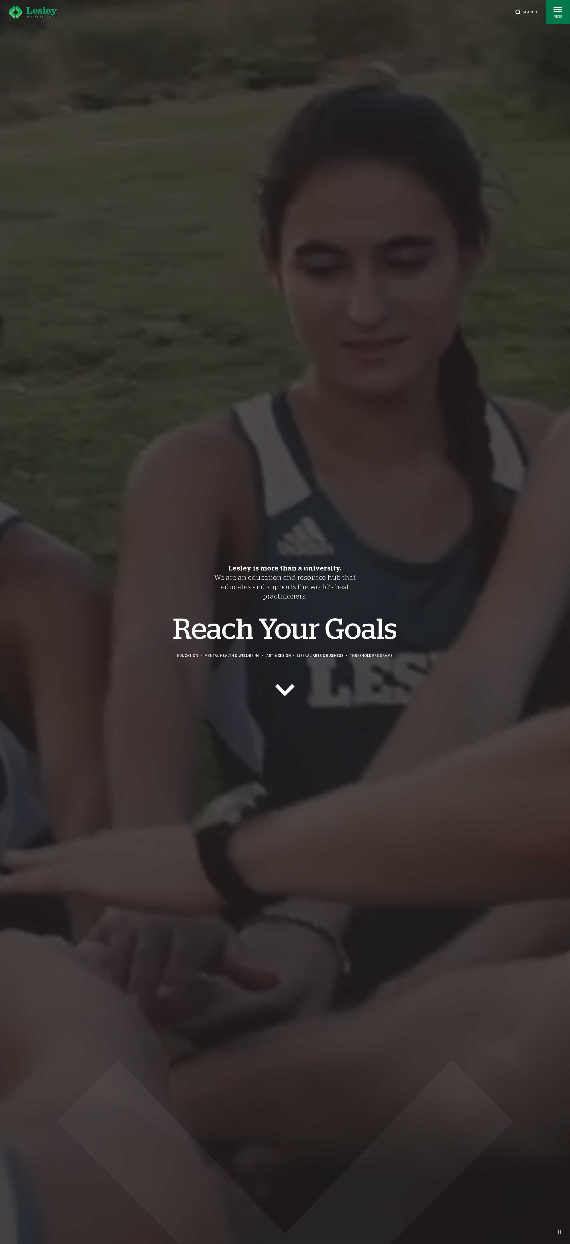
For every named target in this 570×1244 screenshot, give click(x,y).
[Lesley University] (33, 12)
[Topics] (285, 690)
